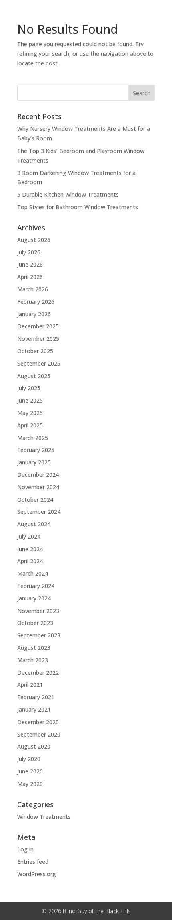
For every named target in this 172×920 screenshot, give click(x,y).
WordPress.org (36, 874)
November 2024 (38, 487)
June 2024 (30, 549)
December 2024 (38, 474)
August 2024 (33, 524)
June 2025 (30, 400)
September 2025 (38, 363)
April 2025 (30, 425)
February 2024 (35, 586)
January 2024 (34, 598)
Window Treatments (44, 816)
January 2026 (34, 314)
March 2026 (32, 289)
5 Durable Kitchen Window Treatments (68, 194)
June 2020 (30, 771)
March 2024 (32, 573)
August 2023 (33, 647)
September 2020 (38, 734)
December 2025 (38, 326)
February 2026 (35, 301)
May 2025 (30, 413)
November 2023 (38, 611)
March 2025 (32, 438)
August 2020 (33, 746)
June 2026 (30, 264)
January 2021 (34, 709)
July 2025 (28, 388)
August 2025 (33, 376)
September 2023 (38, 635)
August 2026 (33, 240)
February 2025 (35, 450)
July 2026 (28, 252)
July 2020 (28, 759)
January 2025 (34, 462)
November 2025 (38, 338)
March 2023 (32, 660)
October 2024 (35, 499)
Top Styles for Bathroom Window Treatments (77, 207)
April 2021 (30, 684)
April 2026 (30, 277)
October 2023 (35, 623)
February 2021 (35, 697)
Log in (25, 849)
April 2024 (30, 561)
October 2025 (35, 351)
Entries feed (32, 861)
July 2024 (28, 536)
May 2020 (30, 784)
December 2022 (38, 672)
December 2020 (38, 722)
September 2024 (38, 511)
